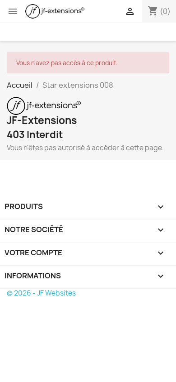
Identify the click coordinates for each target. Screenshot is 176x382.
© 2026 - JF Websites (41, 293)
